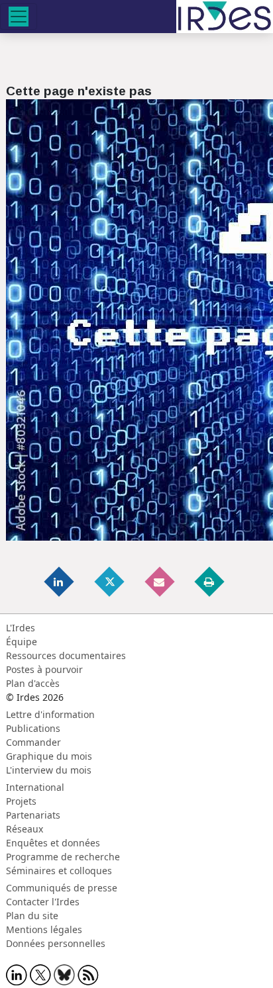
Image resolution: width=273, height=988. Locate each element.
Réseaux (24, 829)
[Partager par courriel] (160, 581)
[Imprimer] (210, 581)
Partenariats (33, 815)
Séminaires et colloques (59, 870)
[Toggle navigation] (18, 16)
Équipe (21, 641)
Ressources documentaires (66, 655)
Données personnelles (55, 943)
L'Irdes (20, 627)
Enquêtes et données (53, 842)
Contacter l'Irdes (43, 901)
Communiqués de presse (61, 887)
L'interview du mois (48, 770)
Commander (33, 742)
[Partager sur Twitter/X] (110, 581)
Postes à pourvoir (44, 669)
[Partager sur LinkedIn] (60, 581)
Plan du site (32, 915)
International (35, 787)
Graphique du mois (49, 756)
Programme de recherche (63, 856)
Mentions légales (44, 929)
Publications (33, 728)
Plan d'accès (33, 683)
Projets (21, 801)
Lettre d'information (50, 714)
